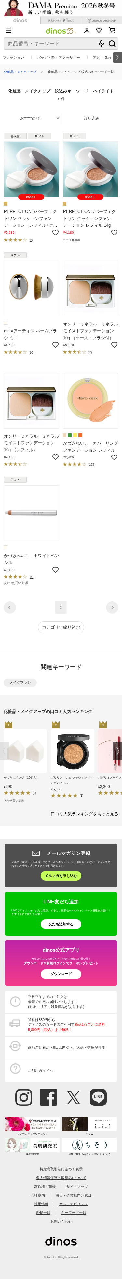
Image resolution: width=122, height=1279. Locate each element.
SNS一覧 (43, 1213)
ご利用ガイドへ (40, 1070)
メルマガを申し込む (61, 876)
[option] (27, 762)
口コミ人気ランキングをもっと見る (84, 813)
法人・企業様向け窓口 (73, 1195)
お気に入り (99, 30)
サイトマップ (77, 1186)
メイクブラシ (20, 682)
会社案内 (38, 1195)
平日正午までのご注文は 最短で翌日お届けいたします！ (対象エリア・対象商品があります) (56, 1002)
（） (30, 240)
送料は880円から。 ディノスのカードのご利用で (66, 1025)
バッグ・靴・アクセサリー (58, 57)
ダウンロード (61, 974)
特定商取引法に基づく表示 (61, 1169)
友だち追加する (61, 924)
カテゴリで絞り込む (61, 627)
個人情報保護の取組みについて (61, 1178)
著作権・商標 (45, 1186)
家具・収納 (102, 57)
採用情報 (41, 1204)
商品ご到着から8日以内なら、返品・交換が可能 (66, 1047)
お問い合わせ (61, 1221)
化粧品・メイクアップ (20, 72)
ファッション (13, 57)
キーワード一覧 (73, 1213)
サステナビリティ (73, 1204)
